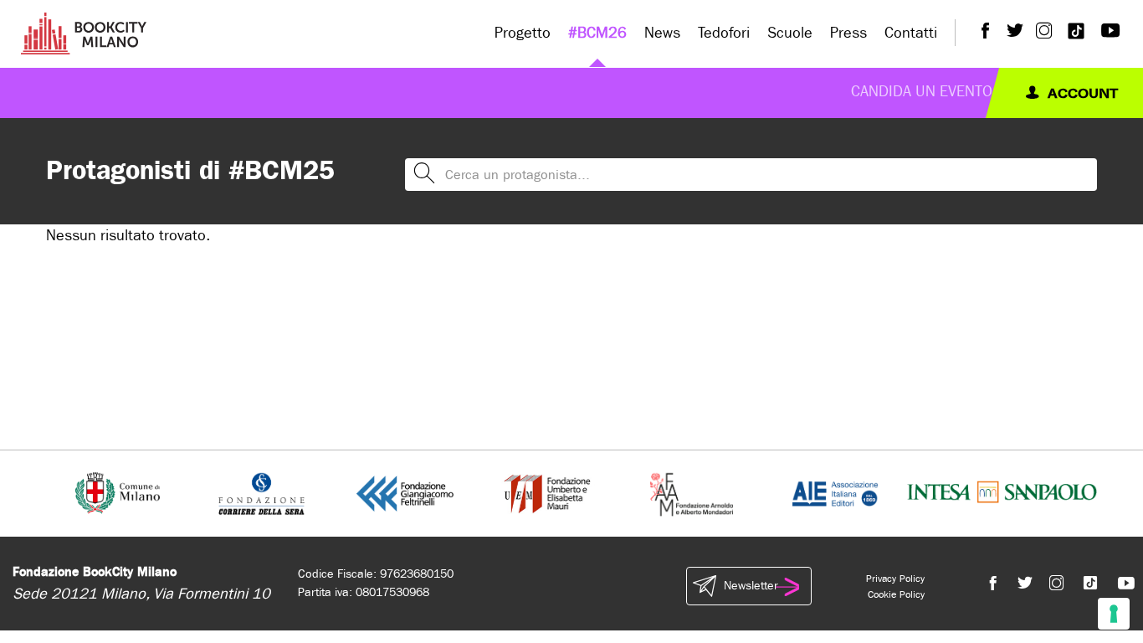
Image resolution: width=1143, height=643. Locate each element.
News (662, 33)
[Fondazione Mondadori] (691, 493)
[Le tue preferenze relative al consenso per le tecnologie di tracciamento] (1114, 614)
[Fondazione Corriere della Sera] (261, 493)
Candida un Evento (921, 91)
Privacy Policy (895, 578)
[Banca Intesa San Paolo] (1002, 493)
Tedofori (724, 33)
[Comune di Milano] (117, 493)
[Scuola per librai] (548, 493)
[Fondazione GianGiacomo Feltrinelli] (405, 493)
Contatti (910, 33)
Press (848, 33)
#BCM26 (597, 33)
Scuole (789, 33)
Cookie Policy (896, 594)
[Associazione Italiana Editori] (835, 493)
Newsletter (750, 586)
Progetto (523, 33)
